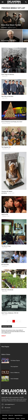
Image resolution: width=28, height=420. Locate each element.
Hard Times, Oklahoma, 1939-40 (9, 313)
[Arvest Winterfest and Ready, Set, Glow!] (14, 110)
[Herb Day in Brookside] (14, 278)
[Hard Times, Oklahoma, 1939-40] (14, 302)
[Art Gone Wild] (14, 257)
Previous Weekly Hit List (10, 6)
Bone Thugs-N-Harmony (7, 74)
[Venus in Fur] (14, 204)
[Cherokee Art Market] (14, 171)
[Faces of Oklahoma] (5, 372)
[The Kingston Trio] (14, 136)
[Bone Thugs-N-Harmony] (14, 60)
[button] (2, 2)
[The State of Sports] (5, 360)
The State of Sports (15, 360)
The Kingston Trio (6, 147)
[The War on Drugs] (14, 231)
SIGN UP (3, 335)
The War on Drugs (6, 246)
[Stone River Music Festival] (14, 19)
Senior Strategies (15, 378)
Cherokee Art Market (6, 191)
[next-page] (20, 321)
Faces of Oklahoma (15, 372)
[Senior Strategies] (5, 378)
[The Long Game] (5, 366)
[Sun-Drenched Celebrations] (11, 36)
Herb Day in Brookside (7, 289)
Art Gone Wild (5, 264)
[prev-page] (7, 321)
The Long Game (14, 366)
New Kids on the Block (7, 96)
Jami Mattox (4, 27)
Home (2, 6)
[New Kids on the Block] (14, 87)
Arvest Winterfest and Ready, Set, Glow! (11, 121)
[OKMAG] (14, 391)
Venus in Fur (4, 214)
